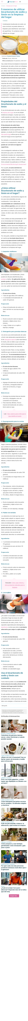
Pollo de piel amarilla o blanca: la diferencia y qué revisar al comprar (13, 824)
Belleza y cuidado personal (8, 733)
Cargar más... (14, 896)
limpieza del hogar (8, 112)
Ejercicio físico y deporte (8, 864)
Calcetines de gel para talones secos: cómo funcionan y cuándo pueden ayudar (13, 737)
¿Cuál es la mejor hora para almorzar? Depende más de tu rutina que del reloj (13, 890)
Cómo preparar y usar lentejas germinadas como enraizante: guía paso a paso (13, 845)
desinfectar (4, 627)
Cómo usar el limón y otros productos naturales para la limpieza (15, 585)
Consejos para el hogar (11, 5)
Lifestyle (3, 5)
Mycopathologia (6, 134)
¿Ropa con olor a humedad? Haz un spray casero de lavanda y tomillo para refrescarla (13, 759)
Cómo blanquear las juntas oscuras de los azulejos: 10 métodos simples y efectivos (13, 803)
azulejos (3, 279)
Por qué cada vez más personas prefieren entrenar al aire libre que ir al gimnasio (13, 867)
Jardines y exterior (6, 777)
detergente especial (10, 339)
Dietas (2, 886)
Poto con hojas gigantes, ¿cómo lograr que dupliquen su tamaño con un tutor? (13, 781)
